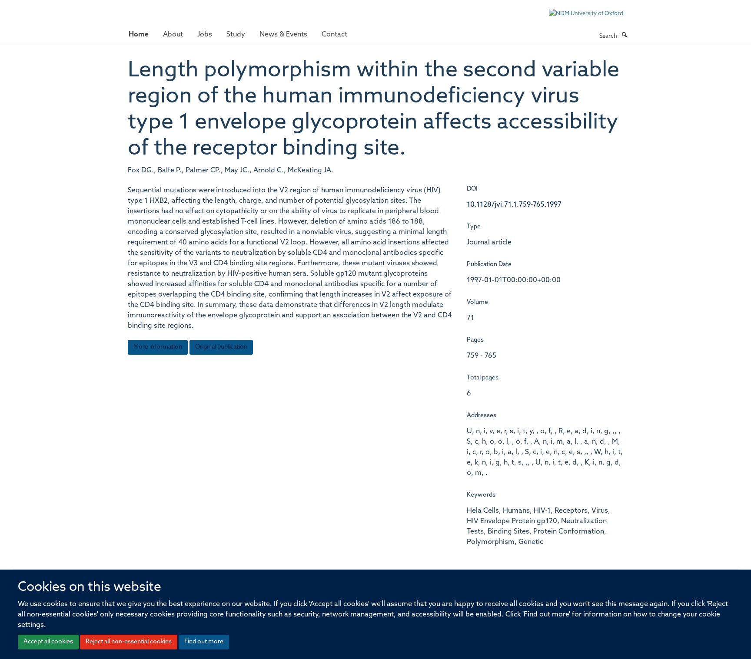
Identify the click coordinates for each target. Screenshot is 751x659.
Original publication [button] (221, 347)
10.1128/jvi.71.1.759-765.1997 (514, 204)
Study (235, 34)
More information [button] (157, 347)
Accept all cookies (48, 642)
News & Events (283, 34)
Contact (334, 34)
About (173, 34)
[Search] (624, 35)
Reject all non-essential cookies (129, 642)
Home (139, 34)
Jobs (204, 34)
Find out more (203, 642)
